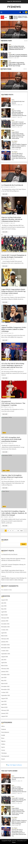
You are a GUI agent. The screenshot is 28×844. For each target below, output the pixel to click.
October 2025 (4, 630)
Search (4, 540)
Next (21, 530)
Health (3, 735)
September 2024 (5, 653)
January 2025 (4, 641)
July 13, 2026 (8, 443)
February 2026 (5, 618)
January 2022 (4, 713)
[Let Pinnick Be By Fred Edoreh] (6, 102)
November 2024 (5, 647)
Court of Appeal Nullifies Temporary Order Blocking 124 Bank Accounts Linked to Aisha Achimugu (13, 578)
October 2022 (4, 692)
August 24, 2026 (9, 36)
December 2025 (5, 624)
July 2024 (3, 659)
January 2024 (4, 671)
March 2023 (4, 683)
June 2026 (3, 606)
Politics (3, 744)
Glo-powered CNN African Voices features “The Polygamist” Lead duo (13, 403)
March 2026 (4, 615)
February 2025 (5, 638)
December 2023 (5, 674)
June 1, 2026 (8, 517)
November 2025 (5, 627)
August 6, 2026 (13, 57)
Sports (3, 32)
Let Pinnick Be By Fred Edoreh (13, 35)
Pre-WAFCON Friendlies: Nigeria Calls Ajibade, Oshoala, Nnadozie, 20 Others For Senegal (13, 513)
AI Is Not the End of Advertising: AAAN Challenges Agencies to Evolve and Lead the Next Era (19, 156)
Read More (4, 194)
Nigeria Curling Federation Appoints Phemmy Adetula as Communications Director (16, 47)
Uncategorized (5, 756)
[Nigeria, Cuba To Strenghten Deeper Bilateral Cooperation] (14, 463)
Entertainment (6, 396)
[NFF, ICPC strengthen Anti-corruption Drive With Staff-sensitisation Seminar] (14, 425)
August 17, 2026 (9, 88)
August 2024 (4, 656)
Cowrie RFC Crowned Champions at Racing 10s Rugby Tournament (17, 55)
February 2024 (5, 668)
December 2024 (5, 644)
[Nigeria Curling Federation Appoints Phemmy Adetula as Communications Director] (4, 47)
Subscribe (26, 12)
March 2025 (4, 635)
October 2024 (4, 650)
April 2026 (4, 612)
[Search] (24, 12)
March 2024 (4, 665)
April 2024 (4, 662)
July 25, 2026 (15, 149)
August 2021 (4, 716)
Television (12, 396)
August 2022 (4, 698)
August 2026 (4, 600)
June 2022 (3, 701)
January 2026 (4, 621)
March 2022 (4, 707)
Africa (3, 726)
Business (3, 729)
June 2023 (3, 677)
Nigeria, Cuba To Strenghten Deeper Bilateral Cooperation (12, 476)
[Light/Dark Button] (21, 12)
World (8, 470)
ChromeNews (20, 840)
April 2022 (4, 704)
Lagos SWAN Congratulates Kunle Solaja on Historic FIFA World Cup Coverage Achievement (16, 65)
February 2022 (5, 710)
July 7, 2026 (8, 479)
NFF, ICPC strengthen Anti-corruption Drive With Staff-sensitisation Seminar (11, 439)
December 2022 (5, 686)
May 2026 (3, 609)
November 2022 (5, 689)
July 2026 (3, 603)
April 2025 (4, 633)
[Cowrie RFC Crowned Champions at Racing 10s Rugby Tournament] (4, 55)
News (13, 141)
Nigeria (15, 141)
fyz (3, 36)
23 (18, 530)
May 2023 (3, 680)
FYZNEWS (14, 7)
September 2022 (5, 695)
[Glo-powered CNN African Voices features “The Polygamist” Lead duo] (14, 389)
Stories (3, 750)
